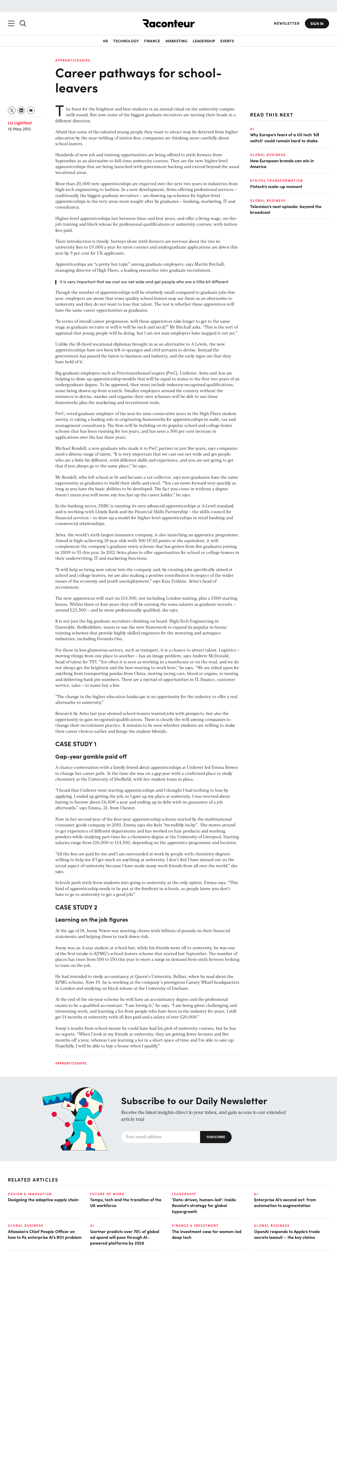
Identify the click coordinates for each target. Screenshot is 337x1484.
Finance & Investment (195, 1225)
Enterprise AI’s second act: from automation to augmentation (285, 1202)
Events (227, 40)
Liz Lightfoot (20, 122)
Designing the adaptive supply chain (43, 1199)
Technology (126, 40)
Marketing (177, 40)
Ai (252, 129)
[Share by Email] (31, 110)
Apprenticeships (73, 60)
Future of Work (107, 1194)
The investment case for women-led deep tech (206, 1234)
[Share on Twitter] (12, 110)
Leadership (204, 40)
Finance (152, 40)
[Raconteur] (168, 23)
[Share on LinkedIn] (21, 110)
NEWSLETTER (287, 23)
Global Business (268, 155)
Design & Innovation (30, 1194)
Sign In (317, 23)
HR (105, 40)
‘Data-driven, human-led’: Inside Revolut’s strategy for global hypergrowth (204, 1205)
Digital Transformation (276, 180)
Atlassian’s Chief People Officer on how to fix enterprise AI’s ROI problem (45, 1234)
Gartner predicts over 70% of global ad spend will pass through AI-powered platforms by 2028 (124, 1237)
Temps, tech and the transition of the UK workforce (125, 1202)
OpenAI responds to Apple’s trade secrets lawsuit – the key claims (287, 1234)
